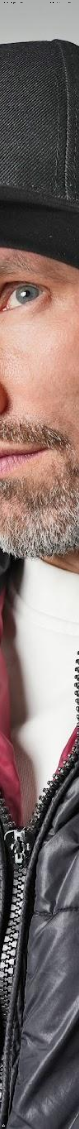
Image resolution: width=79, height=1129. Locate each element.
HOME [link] (51, 3)
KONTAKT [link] (69, 3)
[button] (76, 2)
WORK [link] (59, 3)
